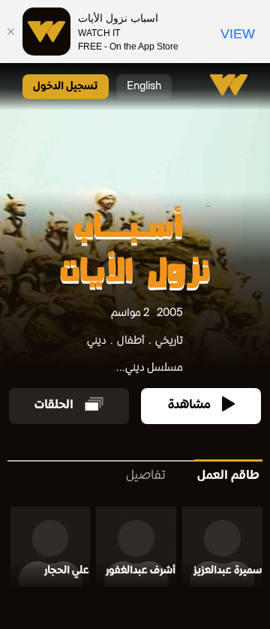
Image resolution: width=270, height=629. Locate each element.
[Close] (11, 31)
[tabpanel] (135, 550)
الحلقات (54, 406)
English (144, 86)
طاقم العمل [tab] (228, 476)
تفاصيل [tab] (146, 476)
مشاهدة (189, 406)
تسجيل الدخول (65, 86)
